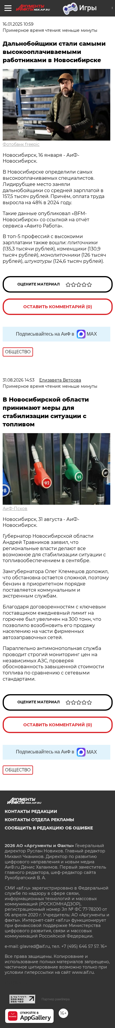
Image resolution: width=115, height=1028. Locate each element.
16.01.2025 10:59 (18, 24)
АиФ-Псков (15, 508)
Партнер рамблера (56, 999)
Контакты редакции (31, 811)
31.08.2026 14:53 (18, 380)
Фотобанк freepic (21, 144)
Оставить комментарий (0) (57, 306)
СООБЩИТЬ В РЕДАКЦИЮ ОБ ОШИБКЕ (49, 828)
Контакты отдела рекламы (39, 819)
